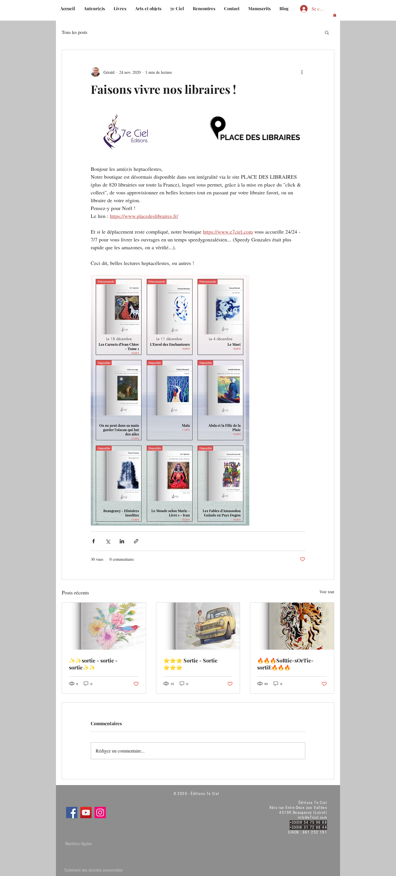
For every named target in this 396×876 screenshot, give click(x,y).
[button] (334, 15)
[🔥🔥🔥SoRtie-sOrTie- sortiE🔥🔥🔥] (292, 626)
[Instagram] (100, 812)
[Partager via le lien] (136, 541)
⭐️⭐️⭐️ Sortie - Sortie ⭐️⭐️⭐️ (190, 664)
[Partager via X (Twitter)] (107, 541)
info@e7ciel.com (312, 817)
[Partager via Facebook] (93, 541)
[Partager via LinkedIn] (122, 541)
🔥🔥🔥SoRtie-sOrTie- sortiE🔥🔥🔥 (285, 664)
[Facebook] (71, 812)
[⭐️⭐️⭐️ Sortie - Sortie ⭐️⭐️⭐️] (198, 626)
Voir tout (326, 591)
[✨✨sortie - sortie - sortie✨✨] (104, 626)
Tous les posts (74, 32)
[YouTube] (86, 812)
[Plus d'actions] (301, 72)
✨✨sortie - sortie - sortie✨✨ (93, 664)
